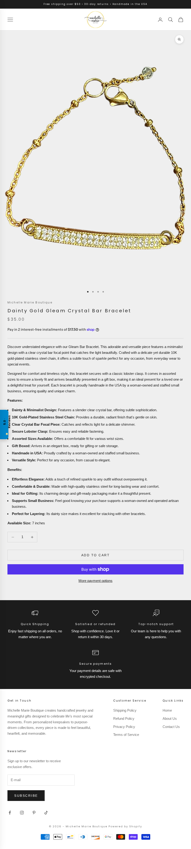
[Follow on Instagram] (22, 812)
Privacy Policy (124, 727)
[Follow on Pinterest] (34, 812)
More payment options (95, 581)
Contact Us (171, 727)
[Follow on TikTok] (46, 812)
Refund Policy (123, 718)
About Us (170, 718)
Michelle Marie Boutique (29, 302)
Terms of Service (126, 735)
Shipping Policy (124, 710)
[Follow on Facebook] (9, 812)
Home (167, 710)
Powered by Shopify (125, 826)
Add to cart (95, 555)
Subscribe (26, 795)
